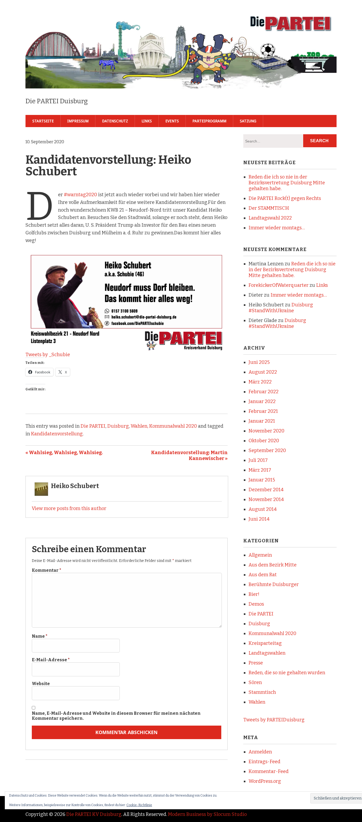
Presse (256, 663)
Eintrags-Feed (264, 762)
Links (147, 121)
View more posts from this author (69, 508)
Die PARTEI (93, 426)
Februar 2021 (263, 411)
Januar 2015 (262, 480)
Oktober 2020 (264, 441)
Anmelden (260, 752)
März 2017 (260, 470)
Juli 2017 (258, 460)
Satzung (248, 121)
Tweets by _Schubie (47, 355)
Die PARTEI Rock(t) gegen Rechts (285, 198)
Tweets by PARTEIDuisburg (273, 720)
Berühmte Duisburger (274, 584)
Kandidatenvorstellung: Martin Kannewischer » (189, 455)
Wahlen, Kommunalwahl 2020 (164, 426)
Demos (256, 604)
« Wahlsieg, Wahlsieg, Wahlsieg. (64, 452)
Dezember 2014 (266, 490)
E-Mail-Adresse (51, 659)
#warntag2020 (80, 195)
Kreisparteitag (265, 643)
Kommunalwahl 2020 (272, 633)
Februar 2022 (264, 392)
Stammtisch (262, 692)
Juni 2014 (259, 519)
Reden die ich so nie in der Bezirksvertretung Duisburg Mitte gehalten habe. (287, 182)
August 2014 (263, 509)
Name (39, 636)
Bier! (254, 594)
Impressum (78, 121)
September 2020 (267, 450)
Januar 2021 (262, 421)
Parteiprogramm (209, 121)
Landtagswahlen (267, 653)
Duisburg (118, 426)
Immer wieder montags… (277, 228)
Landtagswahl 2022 (270, 218)
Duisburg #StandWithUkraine (281, 308)
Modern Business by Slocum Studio (207, 814)
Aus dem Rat (263, 575)
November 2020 (266, 431)
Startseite (43, 121)
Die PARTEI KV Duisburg (93, 814)
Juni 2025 (259, 362)
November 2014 (266, 499)
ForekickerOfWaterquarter (278, 285)
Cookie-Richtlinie (139, 805)
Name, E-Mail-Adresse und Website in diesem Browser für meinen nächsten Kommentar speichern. (116, 716)
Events (172, 121)
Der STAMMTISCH (269, 208)
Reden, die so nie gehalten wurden (287, 673)
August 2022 (263, 372)
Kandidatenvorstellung (57, 434)
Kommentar (46, 570)
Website (41, 683)
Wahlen (257, 702)
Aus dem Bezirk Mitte (273, 565)
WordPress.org (265, 781)
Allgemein (260, 555)
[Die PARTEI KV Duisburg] (181, 79)
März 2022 (260, 382)
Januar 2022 (262, 401)
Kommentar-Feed (269, 771)
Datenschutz (115, 121)
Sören (255, 682)
